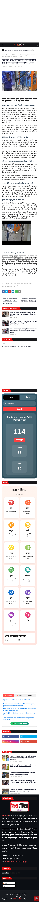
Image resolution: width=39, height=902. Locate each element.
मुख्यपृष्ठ (3, 55)
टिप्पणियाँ (6, 886)
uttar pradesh (18, 285)
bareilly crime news (11, 283)
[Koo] (10, 745)
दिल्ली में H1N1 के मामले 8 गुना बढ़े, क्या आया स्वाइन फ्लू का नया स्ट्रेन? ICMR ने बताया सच (17, 700)
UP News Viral (10, 285)
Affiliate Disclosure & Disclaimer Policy (16, 895)
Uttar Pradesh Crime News (12, 55)
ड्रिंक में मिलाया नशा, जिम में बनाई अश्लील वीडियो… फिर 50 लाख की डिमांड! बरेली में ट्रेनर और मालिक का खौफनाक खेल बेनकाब (23, 314)
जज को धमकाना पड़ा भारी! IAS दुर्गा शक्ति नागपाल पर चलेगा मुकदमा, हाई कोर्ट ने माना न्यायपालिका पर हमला (19, 709)
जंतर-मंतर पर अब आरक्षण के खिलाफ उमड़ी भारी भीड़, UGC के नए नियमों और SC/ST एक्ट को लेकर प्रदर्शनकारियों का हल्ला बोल (23, 782)
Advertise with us (22, 893)
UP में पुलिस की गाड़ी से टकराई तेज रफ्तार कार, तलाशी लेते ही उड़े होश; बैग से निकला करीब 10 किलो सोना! (23, 790)
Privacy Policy (19, 897)
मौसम (28, 397)
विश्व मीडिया (5, 66)
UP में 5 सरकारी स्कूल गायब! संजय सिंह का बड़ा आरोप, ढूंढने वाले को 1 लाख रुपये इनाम (19, 718)
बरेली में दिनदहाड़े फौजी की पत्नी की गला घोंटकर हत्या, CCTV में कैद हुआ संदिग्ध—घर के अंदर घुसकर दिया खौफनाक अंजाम (23, 322)
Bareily (3, 285)
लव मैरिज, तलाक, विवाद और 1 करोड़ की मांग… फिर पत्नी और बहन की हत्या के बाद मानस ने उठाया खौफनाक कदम (23, 766)
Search (19, 409)
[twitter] (28, 736)
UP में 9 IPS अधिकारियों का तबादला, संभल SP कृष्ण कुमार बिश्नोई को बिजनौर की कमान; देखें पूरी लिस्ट (22, 773)
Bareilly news (20, 283)
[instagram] (10, 741)
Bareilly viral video (29, 283)
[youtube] (28, 741)
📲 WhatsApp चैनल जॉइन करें (19, 723)
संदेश (5, 883)
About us (14, 893)
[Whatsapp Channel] (28, 745)
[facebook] (10, 736)
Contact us (30, 895)
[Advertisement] (19, 21)
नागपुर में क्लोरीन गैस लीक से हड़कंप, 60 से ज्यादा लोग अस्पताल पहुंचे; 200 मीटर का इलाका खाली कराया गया (19, 714)
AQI (11, 397)
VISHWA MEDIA (17, 899)
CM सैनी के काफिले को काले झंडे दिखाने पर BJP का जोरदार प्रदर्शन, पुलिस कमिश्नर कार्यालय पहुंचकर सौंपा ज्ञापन (19, 704)
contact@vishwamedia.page (16, 861)
